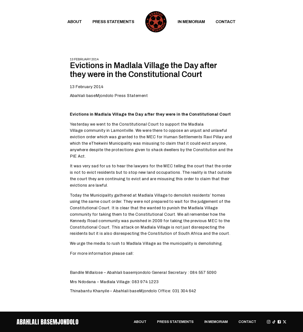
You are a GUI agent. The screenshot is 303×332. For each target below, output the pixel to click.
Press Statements (113, 22)
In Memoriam (191, 22)
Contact (226, 22)
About (74, 22)
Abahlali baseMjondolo (48, 321)
